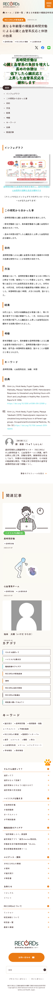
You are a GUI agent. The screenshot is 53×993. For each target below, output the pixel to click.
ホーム (8, 12)
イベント (8, 898)
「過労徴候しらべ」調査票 (15, 834)
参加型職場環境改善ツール (15, 848)
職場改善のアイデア (13, 827)
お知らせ (8, 886)
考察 (8, 117)
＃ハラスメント (10, 814)
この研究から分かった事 (16, 98)
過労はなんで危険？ (12, 780)
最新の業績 (9, 927)
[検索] (44, 970)
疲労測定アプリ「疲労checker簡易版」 (21, 839)
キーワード (11, 122)
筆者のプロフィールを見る (32, 473)
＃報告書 (8, 878)
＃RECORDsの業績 (12, 863)
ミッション (9, 912)
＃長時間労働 (10, 805)
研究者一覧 (9, 922)
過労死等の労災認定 (12, 790)
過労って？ (9, 775)
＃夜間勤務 (9, 809)
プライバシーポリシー (18, 979)
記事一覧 (19, 13)
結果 (8, 112)
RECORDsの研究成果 (14, 19)
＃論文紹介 (9, 873)
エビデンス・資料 (12, 857)
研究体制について (11, 917)
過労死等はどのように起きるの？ (18, 785)
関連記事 (10, 132)
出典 (8, 127)
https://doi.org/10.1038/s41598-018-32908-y (26, 403)
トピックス (9, 893)
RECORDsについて (13, 906)
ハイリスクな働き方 (13, 798)
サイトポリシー (37, 979)
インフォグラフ (13, 93)
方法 (8, 108)
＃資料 (7, 868)
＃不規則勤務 (10, 819)
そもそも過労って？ (13, 769)
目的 (8, 103)
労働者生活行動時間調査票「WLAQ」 (20, 844)
